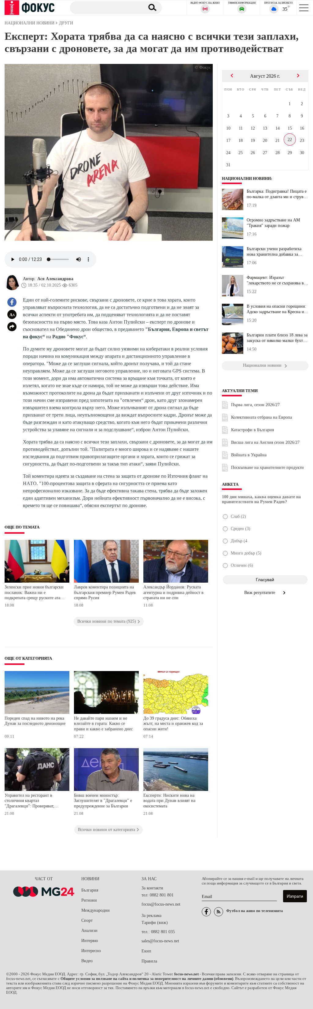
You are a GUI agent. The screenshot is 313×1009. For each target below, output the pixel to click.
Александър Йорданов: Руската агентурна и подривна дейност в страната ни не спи (173, 592)
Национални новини (246, 178)
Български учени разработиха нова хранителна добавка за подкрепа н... (274, 252)
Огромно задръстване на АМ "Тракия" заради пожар (273, 223)
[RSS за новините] (218, 911)
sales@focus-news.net (160, 941)
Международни (95, 910)
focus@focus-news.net (161, 904)
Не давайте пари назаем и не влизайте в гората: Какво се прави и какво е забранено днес (103, 723)
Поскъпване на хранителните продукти (267, 467)
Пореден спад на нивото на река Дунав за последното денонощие (35, 721)
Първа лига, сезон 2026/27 (255, 404)
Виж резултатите (260, 592)
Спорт (87, 920)
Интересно (91, 950)
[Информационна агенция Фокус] (206, 911)
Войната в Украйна (249, 455)
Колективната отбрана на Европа (261, 417)
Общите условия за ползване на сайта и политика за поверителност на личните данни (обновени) (147, 979)
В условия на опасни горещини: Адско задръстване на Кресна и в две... (277, 309)
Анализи (89, 930)
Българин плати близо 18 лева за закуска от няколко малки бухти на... (277, 338)
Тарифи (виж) (155, 922)
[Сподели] (12, 326)
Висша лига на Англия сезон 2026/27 (265, 442)
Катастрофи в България (252, 430)
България (89, 890)
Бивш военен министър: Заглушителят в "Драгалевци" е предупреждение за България (103, 800)
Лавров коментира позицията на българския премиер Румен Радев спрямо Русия (105, 592)
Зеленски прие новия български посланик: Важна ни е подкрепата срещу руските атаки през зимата (35, 593)
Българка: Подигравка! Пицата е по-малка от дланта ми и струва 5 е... (277, 194)
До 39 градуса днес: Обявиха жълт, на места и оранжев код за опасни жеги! (173, 723)
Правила (149, 961)
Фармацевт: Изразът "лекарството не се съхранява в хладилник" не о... (275, 280)
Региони (89, 900)
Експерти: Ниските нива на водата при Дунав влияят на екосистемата (169, 800)
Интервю (89, 940)
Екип (146, 951)
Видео (87, 961)
